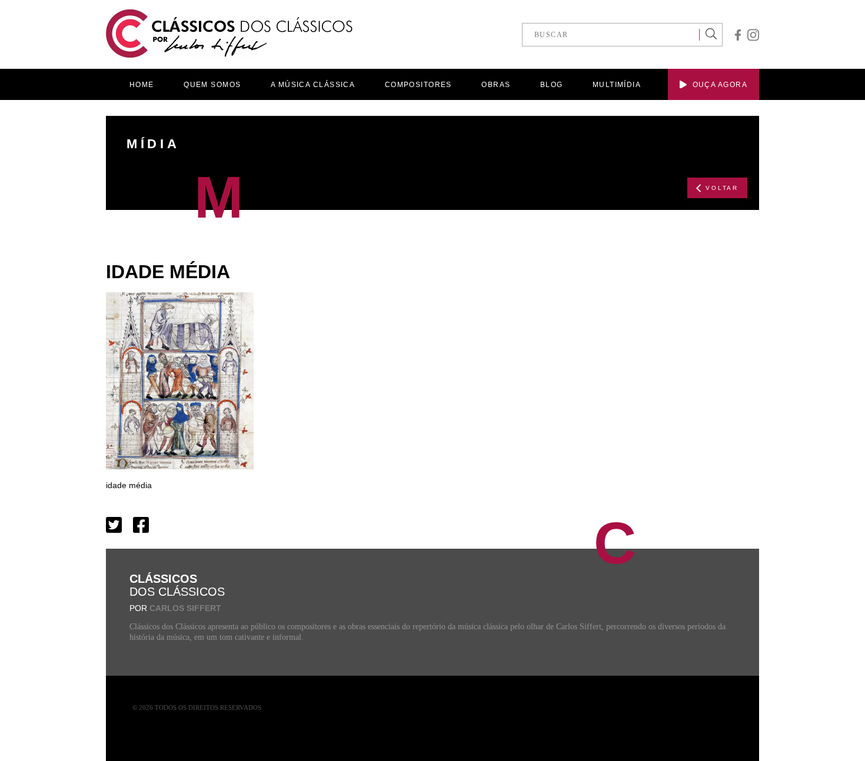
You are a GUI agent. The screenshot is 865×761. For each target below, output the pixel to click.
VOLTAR (722, 188)
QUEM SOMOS (212, 85)
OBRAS (495, 85)
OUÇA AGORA (720, 85)
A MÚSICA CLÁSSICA (313, 85)
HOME (141, 85)
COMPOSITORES (418, 85)
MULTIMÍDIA (617, 85)
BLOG (551, 85)
